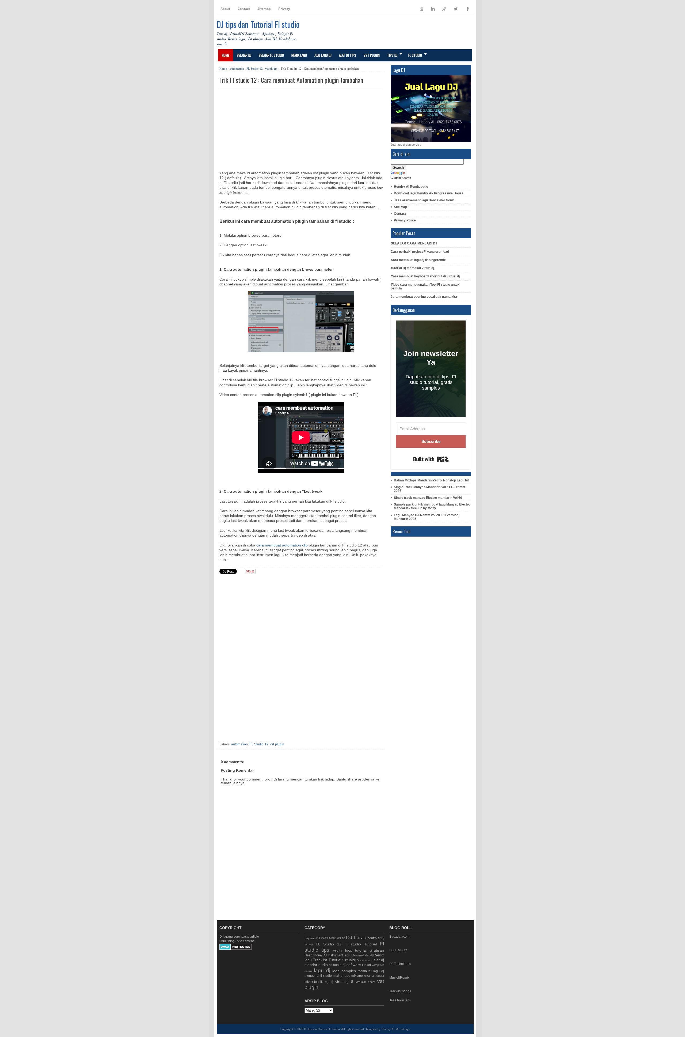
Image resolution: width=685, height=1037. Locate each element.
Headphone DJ (316, 955)
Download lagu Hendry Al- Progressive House (428, 193)
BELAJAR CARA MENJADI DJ (414, 243)
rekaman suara (374, 975)
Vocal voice (364, 960)
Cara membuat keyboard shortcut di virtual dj (425, 276)
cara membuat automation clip (282, 545)
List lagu (404, 1029)
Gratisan (377, 950)
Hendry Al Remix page (411, 186)
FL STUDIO (415, 55)
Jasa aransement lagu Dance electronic (424, 200)
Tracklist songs (400, 991)
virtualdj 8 (344, 981)
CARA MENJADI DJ (333, 938)
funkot (366, 965)
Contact (244, 8)
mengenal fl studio (318, 976)
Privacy (284, 8)
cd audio (335, 965)
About (225, 8)
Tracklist (320, 960)
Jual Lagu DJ (323, 55)
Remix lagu (299, 55)
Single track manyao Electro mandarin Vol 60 (428, 498)
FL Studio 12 (254, 68)
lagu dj (322, 970)
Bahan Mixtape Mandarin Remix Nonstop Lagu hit (431, 480)
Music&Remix (399, 977)
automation (237, 68)
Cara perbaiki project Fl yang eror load (420, 252)
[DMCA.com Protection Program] (235, 949)
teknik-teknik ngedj (319, 982)
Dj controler (371, 938)
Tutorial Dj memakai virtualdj (412, 268)
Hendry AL (388, 1029)
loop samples (344, 971)
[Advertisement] (301, 129)
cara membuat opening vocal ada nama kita (424, 297)
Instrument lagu (339, 955)
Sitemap (264, 8)
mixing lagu (341, 976)
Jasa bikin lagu (400, 1000)
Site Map (400, 207)
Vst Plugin (372, 55)
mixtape (357, 976)
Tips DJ (392, 55)
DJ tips (354, 937)
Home (225, 55)
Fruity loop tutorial (350, 950)
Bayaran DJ (312, 938)
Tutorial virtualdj (342, 960)
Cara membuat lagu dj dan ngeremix (418, 260)
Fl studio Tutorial (360, 944)
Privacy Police (405, 220)
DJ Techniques (400, 964)
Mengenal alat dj (361, 955)
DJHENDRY (398, 950)
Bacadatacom (399, 936)
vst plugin (271, 68)
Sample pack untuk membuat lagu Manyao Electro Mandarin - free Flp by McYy (432, 506)
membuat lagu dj (371, 971)
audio (323, 965)
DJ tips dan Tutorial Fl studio (258, 24)
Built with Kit (431, 459)
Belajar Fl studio (271, 55)
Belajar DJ (244, 55)
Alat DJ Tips (347, 55)
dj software (351, 965)
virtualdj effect (365, 981)
